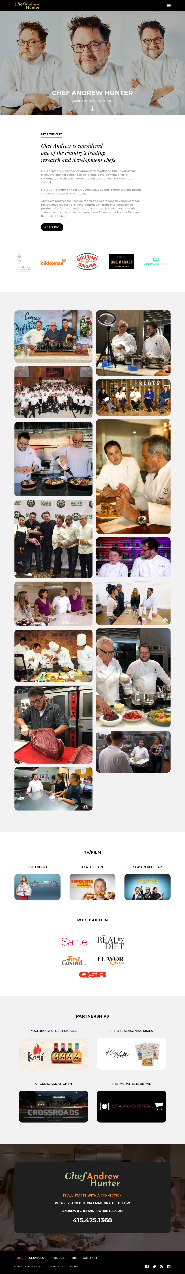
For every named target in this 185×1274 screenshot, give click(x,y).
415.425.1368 (92, 1220)
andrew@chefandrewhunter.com (92, 1211)
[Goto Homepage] (27, 5)
